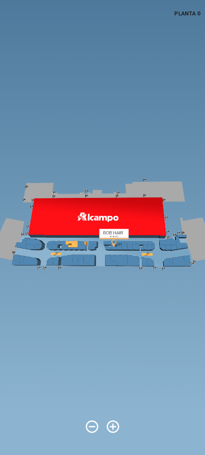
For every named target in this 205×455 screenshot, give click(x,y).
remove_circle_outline (92, 426)
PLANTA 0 (187, 13)
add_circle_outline (112, 426)
